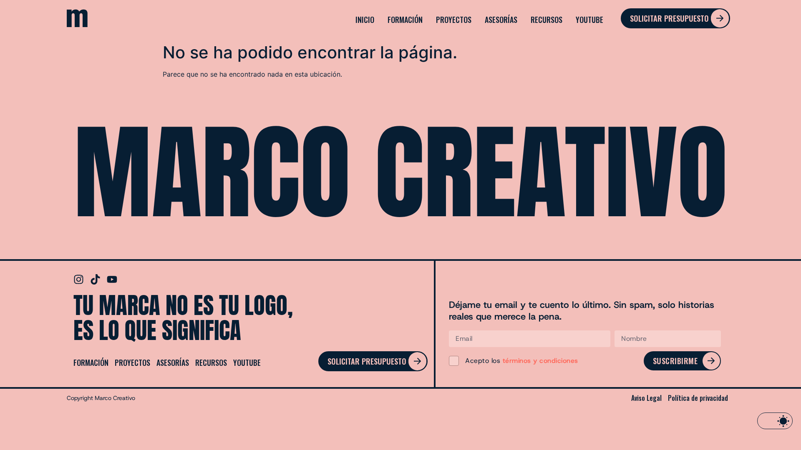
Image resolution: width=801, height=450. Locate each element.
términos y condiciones (540, 360)
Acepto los (521, 360)
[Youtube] (112, 279)
